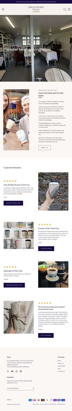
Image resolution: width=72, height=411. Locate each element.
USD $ (8, 399)
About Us (44, 147)
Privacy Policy (35, 404)
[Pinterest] (21, 371)
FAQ (59, 368)
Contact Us (61, 371)
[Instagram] (16, 371)
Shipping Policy (61, 404)
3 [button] (39, 78)
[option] (36, 48)
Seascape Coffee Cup (14, 285)
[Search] (65, 9)
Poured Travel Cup (13, 203)
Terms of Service (44, 404)
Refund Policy (53, 404)
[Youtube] (12, 371)
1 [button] (34, 78)
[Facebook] (8, 371)
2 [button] (36, 78)
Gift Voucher (46, 335)
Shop (59, 361)
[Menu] (3, 9)
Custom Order (46, 248)
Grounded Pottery (15, 404)
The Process (61, 366)
